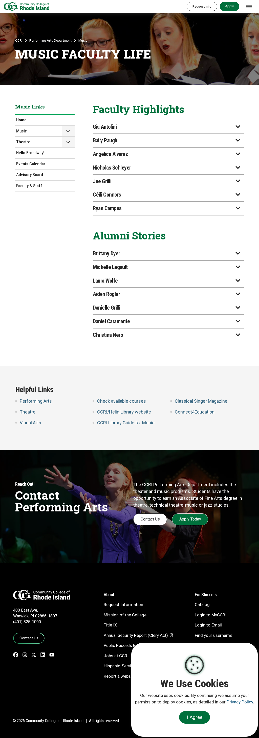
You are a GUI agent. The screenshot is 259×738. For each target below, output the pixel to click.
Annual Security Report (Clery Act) (136, 635)
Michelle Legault (110, 267)
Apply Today (190, 519)
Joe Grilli (102, 181)
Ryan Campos (107, 208)
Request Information (123, 604)
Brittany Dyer (106, 253)
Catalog (202, 604)
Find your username (213, 635)
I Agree (194, 717)
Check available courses (121, 401)
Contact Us (150, 519)
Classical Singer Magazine (201, 401)
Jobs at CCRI (116, 655)
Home (21, 119)
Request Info (201, 6)
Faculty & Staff (29, 185)
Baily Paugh (105, 140)
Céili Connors (107, 195)
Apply (229, 6)
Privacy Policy (240, 701)
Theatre (23, 141)
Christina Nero (108, 335)
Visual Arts (30, 422)
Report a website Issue (125, 676)
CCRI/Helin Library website (124, 412)
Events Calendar (30, 163)
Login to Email (208, 624)
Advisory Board (29, 174)
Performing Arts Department (50, 40)
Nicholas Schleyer (112, 168)
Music (82, 40)
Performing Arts (36, 401)
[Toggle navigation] (249, 7)
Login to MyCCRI (210, 614)
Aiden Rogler (106, 294)
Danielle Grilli (106, 308)
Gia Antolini (105, 127)
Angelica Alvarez (110, 154)
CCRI (19, 40)
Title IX (110, 624)
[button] (68, 131)
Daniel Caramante (111, 321)
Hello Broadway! (30, 152)
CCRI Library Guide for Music (126, 422)
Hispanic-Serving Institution (130, 665)
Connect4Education (194, 412)
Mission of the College (125, 614)
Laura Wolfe (105, 281)
